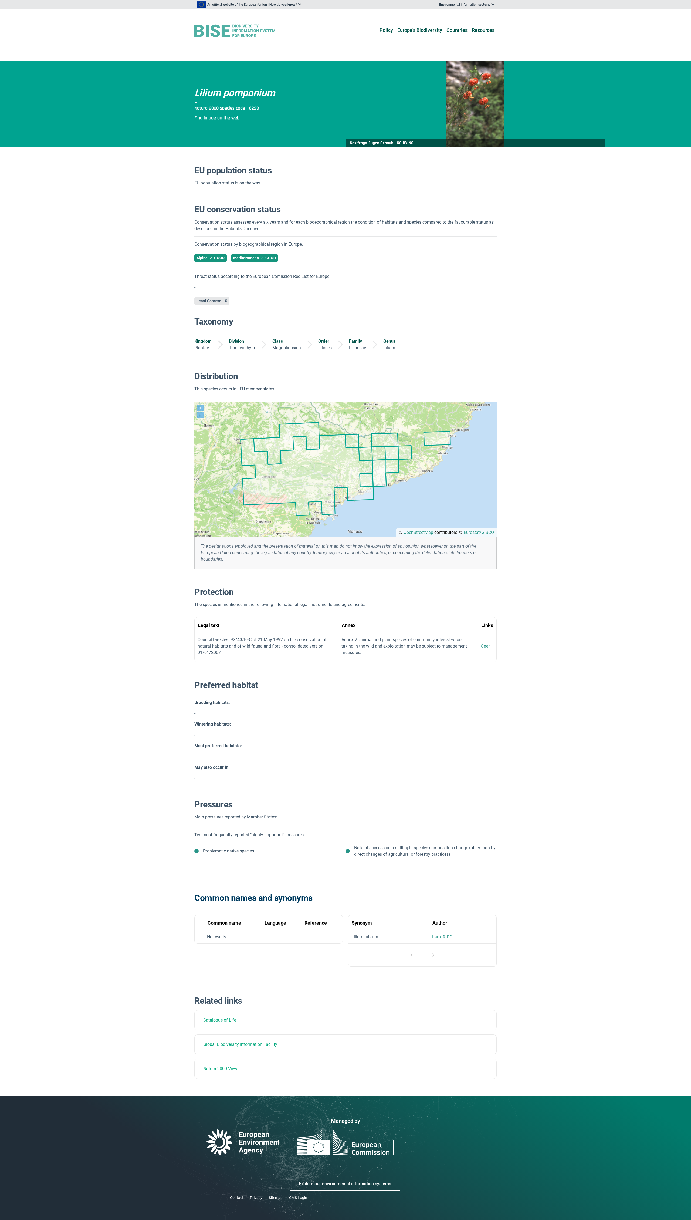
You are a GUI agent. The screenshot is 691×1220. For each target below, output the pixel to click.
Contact (236, 1197)
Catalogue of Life (219, 1020)
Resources (483, 30)
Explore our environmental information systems (345, 1183)
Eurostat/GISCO (479, 532)
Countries (457, 30)
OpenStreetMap (418, 532)
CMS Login (298, 1197)
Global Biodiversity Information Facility (240, 1044)
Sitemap (276, 1197)
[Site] (243, 31)
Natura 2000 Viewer (222, 1068)
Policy (386, 30)
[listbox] (248, 4)
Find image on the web (216, 118)
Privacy (256, 1197)
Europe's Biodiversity (419, 30)
